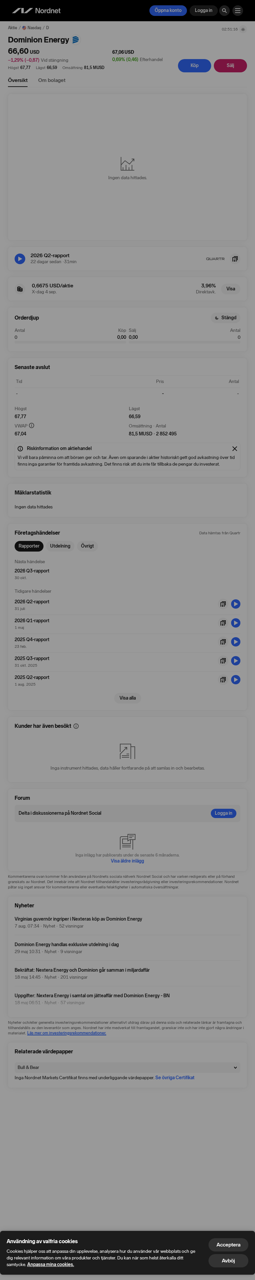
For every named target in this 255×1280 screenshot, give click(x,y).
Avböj (228, 1260)
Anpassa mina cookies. (50, 1264)
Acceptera (228, 1245)
